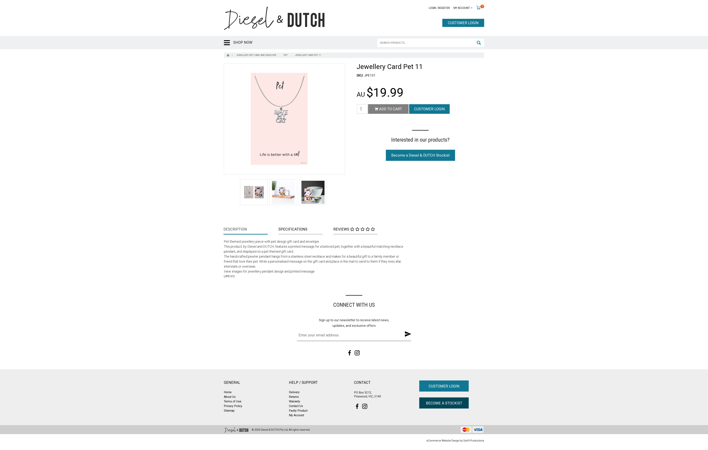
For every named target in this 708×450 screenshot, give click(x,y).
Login (432, 7)
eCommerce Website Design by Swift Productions (455, 440)
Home (228, 392)
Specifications (292, 229)
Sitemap (229, 410)
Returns (294, 397)
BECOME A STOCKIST (444, 403)
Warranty (294, 401)
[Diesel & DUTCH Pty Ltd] (274, 17)
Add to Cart (390, 109)
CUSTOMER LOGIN (463, 23)
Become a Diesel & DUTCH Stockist (420, 155)
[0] (478, 7)
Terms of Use (232, 401)
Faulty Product (298, 410)
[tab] (251, 230)
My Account (462, 7)
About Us (230, 397)
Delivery (294, 392)
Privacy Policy (233, 406)
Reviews (341, 229)
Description (235, 229)
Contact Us (296, 406)
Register (444, 7)
